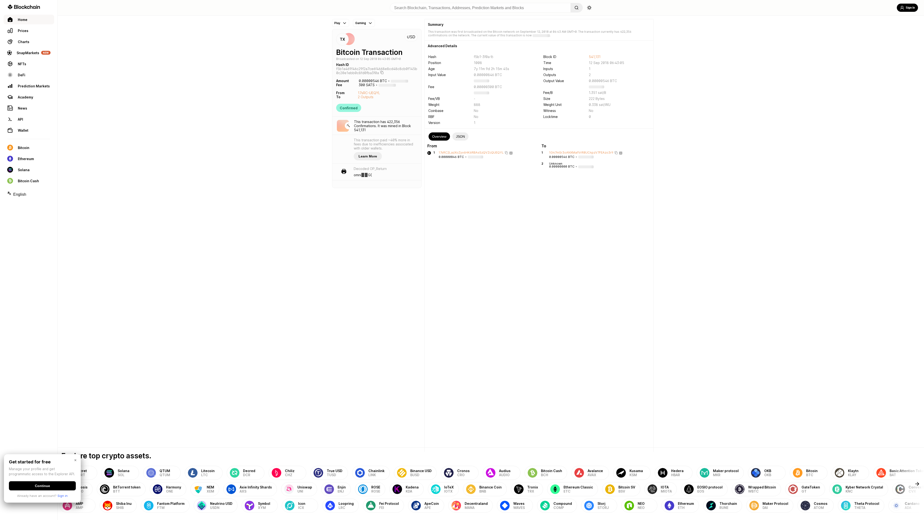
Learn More (368, 156)
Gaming (360, 23)
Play (337, 23)
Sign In (910, 7)
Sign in (63, 496)
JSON (460, 136)
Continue (42, 486)
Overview (439, 136)
